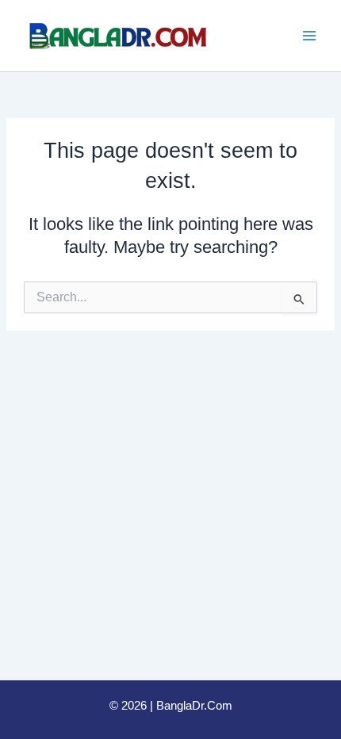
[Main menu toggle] (309, 36)
